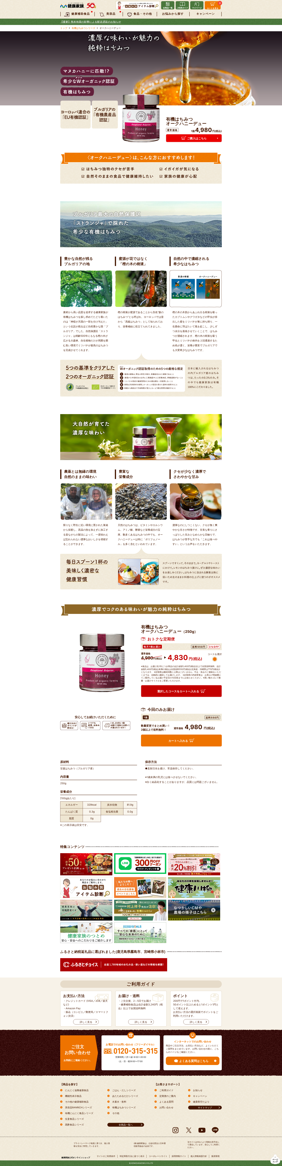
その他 (115, 1113)
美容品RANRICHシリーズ (78, 1107)
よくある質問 (166, 1101)
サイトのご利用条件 (106, 1156)
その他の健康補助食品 (77, 1101)
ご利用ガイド (166, 1090)
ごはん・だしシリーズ (124, 1090)
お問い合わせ (166, 1107)
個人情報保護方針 (198, 1156)
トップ (63, 28)
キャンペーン (200, 1096)
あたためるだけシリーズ (125, 1096)
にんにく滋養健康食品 (77, 1090)
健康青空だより (201, 1101)
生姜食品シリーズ (74, 1118)
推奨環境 (215, 1156)
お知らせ (197, 1090)
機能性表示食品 (73, 1096)
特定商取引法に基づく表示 (132, 1156)
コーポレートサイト (158, 1156)
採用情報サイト (179, 1156)
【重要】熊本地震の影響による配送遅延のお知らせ (90, 21)
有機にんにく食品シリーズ (79, 1113)
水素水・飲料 (119, 1101)
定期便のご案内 (167, 1096)
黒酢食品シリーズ (74, 1124)
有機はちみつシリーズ (83, 28)
